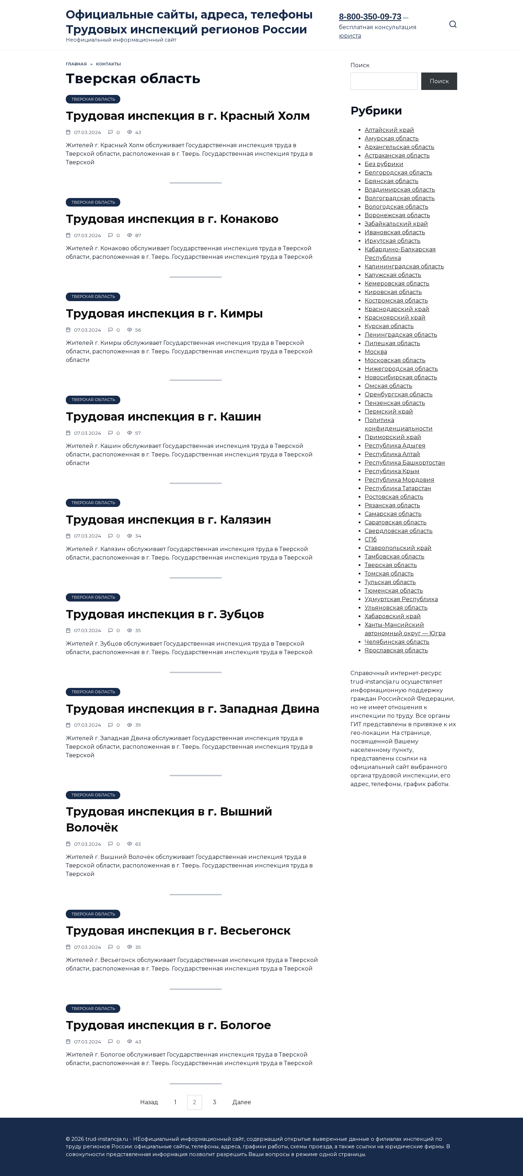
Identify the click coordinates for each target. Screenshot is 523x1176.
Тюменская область (394, 590)
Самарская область (393, 514)
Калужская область (393, 275)
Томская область (389, 573)
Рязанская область (392, 505)
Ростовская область (394, 496)
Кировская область (393, 292)
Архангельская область (399, 147)
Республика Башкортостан (405, 462)
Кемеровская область (397, 283)
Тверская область (391, 565)
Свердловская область (399, 531)
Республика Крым (392, 471)
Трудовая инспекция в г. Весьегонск (178, 930)
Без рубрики (384, 164)
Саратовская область (396, 522)
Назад (149, 1102)
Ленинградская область (401, 334)
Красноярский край (395, 317)
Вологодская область (396, 206)
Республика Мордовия (399, 479)
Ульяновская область (396, 607)
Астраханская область (397, 155)
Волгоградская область (400, 198)
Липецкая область (392, 343)
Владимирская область (400, 189)
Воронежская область (397, 215)
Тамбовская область (394, 556)
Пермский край (389, 411)
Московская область (395, 360)
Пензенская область (395, 403)
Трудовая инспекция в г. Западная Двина (192, 709)
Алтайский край (389, 130)
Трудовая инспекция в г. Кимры (164, 313)
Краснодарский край (397, 309)
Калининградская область (404, 266)
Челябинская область (397, 641)
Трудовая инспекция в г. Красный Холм (188, 116)
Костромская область (396, 300)
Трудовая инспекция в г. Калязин (168, 519)
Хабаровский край (393, 616)
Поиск (360, 65)
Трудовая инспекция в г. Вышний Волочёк (169, 820)
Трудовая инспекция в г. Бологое (168, 1025)
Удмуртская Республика (401, 599)
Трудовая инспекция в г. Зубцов (165, 614)
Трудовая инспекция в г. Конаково (172, 219)
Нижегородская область (401, 368)
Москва (376, 351)
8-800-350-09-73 (370, 16)
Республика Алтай (392, 454)
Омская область (388, 386)
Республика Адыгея (395, 445)
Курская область (389, 326)
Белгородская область (398, 172)
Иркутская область (393, 240)
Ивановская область (395, 232)
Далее (241, 1102)
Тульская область (390, 582)
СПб (371, 539)
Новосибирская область (401, 377)
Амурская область (392, 138)
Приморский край (393, 437)
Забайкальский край (396, 223)
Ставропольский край (398, 548)
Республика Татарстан (398, 488)
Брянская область (391, 181)
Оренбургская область (399, 394)
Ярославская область (396, 650)
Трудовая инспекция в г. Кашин (163, 416)
